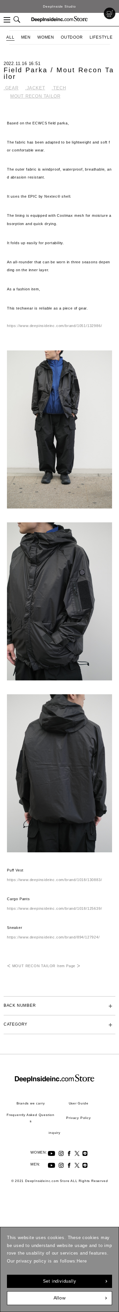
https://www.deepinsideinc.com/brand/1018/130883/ (54, 880)
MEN (26, 37)
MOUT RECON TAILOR (35, 96)
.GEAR (11, 87)
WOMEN (45, 37)
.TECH (59, 87)
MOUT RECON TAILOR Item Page (44, 966)
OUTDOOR (72, 37)
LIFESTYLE (101, 37)
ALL (10, 37)
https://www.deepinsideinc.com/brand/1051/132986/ (54, 326)
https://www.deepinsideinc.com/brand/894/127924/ (53, 937)
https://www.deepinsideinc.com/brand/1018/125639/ (54, 908)
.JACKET (35, 87)
